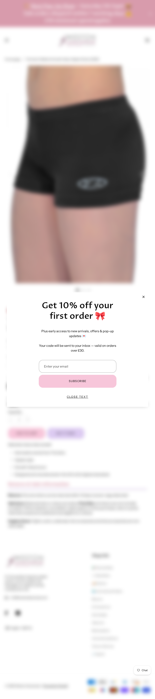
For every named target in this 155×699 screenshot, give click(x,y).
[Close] (143, 297)
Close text (77, 397)
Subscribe (77, 381)
